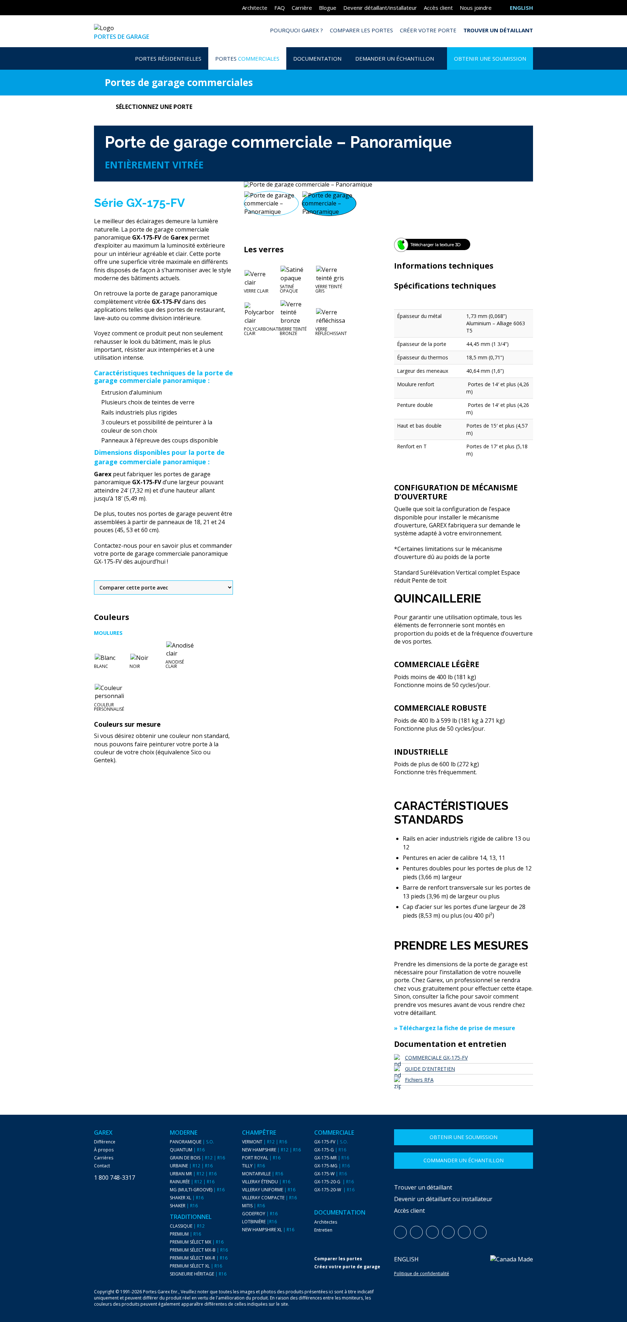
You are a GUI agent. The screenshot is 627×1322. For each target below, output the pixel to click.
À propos (104, 1150)
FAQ (279, 7)
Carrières (103, 1158)
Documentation (317, 58)
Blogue (327, 7)
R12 (209, 1158)
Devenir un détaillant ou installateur (443, 1199)
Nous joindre (476, 7)
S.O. (210, 1142)
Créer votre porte (428, 30)
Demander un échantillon (394, 58)
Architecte (254, 7)
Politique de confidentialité (421, 1273)
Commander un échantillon (463, 1160)
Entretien (323, 1230)
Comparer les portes (361, 30)
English (406, 1259)
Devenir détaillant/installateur (380, 7)
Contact (102, 1166)
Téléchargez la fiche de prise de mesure (457, 1028)
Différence (104, 1142)
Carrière (302, 7)
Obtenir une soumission (490, 58)
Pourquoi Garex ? (296, 30)
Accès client (438, 7)
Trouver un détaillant (498, 30)
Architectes (325, 1222)
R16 (201, 1150)
